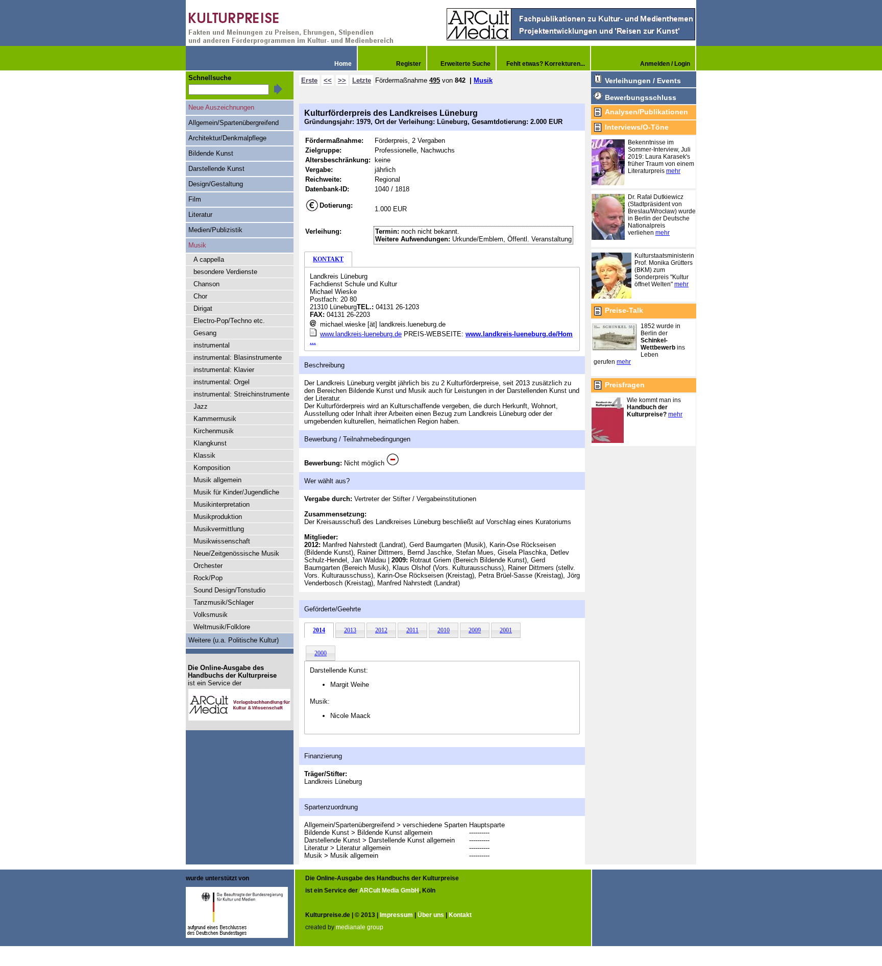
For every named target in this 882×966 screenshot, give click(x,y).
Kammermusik (214, 419)
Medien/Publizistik (215, 230)
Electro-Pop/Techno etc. (229, 321)
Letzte (361, 80)
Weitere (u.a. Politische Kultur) (233, 640)
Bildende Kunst (210, 153)
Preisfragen (625, 385)
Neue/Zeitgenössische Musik (236, 553)
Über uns (431, 915)
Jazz (200, 406)
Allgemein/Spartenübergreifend (233, 123)
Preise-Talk (624, 310)
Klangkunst (210, 443)
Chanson (206, 284)
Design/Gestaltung (215, 184)
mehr (673, 171)
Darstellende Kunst (216, 168)
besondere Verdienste (225, 272)
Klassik (204, 455)
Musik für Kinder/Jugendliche (236, 492)
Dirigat (202, 308)
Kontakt (460, 915)
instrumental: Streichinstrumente (241, 394)
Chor (200, 296)
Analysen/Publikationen (646, 112)
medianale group (359, 927)
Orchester (208, 565)
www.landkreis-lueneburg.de (361, 334)
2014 (319, 630)
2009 (475, 630)
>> (342, 80)
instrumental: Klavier (223, 370)
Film (194, 199)
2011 (412, 630)
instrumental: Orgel (221, 382)
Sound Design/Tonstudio (229, 590)
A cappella (208, 259)
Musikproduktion (217, 517)
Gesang (204, 333)
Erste (309, 80)
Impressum (396, 915)
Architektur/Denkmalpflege (227, 138)
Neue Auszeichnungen (221, 107)
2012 (381, 630)
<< (328, 80)
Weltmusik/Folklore (221, 627)
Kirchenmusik (213, 431)
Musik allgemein (217, 480)
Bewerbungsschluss (640, 97)
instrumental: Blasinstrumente (237, 357)
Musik (483, 80)
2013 (350, 630)
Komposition (211, 468)
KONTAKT (328, 259)
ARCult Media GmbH (389, 890)
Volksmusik (210, 614)
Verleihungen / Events (643, 81)
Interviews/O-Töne (637, 127)
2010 (443, 630)
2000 (320, 653)
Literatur (200, 214)
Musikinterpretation (221, 504)
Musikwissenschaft (221, 541)
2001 (506, 630)
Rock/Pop (208, 578)
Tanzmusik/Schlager (223, 602)
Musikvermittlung (218, 529)
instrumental (211, 345)
